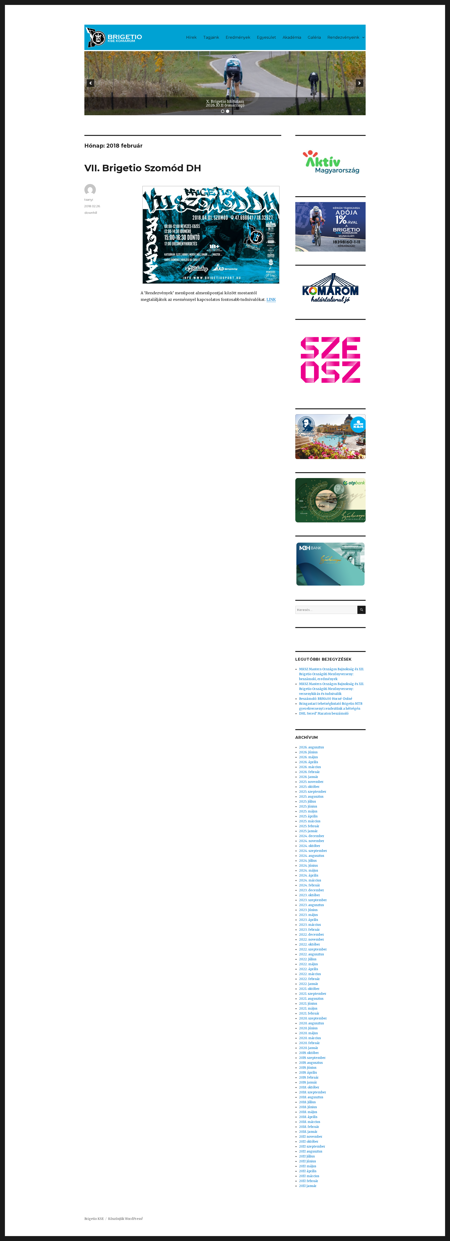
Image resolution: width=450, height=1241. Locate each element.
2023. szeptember (313, 900)
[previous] (90, 83)
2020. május (308, 1033)
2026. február (309, 772)
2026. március (310, 767)
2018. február (309, 1127)
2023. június (308, 910)
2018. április (308, 1117)
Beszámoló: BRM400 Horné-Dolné (325, 699)
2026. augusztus (311, 747)
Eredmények (238, 37)
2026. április (308, 762)
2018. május (308, 1112)
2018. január (308, 1132)
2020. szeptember (313, 1018)
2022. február (309, 979)
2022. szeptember (313, 949)
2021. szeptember (312, 994)
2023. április (308, 920)
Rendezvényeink (343, 37)
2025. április (308, 816)
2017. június (307, 1161)
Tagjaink (211, 37)
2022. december (311, 935)
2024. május (308, 871)
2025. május (308, 811)
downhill (90, 212)
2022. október (309, 944)
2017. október (309, 1142)
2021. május (308, 1009)
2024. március (310, 880)
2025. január (308, 831)
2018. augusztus (311, 1097)
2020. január (308, 1048)
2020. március (310, 1038)
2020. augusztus (311, 1023)
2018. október (309, 1087)
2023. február (309, 930)
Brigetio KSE (94, 1219)
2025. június (308, 806)
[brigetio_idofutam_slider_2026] (225, 83)
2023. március (310, 925)
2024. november (311, 841)
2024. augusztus (311, 856)
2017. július (307, 1156)
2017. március (309, 1176)
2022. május (308, 964)
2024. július (308, 861)
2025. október (309, 787)
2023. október (309, 895)
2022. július (307, 959)
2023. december (311, 890)
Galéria (314, 37)
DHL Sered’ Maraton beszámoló (324, 714)
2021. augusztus (311, 999)
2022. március (310, 974)
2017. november (310, 1137)
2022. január (308, 984)
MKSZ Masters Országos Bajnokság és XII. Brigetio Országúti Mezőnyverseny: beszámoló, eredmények (331, 674)
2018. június (308, 1107)
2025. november (311, 782)
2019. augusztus (311, 1063)
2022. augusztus (311, 954)
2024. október (309, 846)
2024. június (308, 866)
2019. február (309, 1078)
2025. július (307, 802)
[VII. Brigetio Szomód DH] (211, 235)
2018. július (307, 1102)
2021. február (309, 1013)
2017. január (308, 1186)
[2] (227, 111)
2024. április (308, 875)
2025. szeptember (312, 792)
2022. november (311, 940)
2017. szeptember (312, 1147)
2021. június (308, 1004)
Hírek (191, 37)
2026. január (308, 777)
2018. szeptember (312, 1092)
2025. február (309, 826)
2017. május (307, 1166)
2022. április (308, 969)
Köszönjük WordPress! (125, 1219)
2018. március (309, 1122)
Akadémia (292, 37)
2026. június (308, 752)
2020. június (308, 1028)
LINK (271, 299)
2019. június (307, 1068)
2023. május (308, 915)
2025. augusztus (311, 797)
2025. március (309, 821)
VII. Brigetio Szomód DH (142, 168)
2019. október (309, 1053)
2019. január (308, 1082)
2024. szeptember (313, 851)
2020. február (309, 1043)
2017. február (308, 1181)
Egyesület (266, 37)
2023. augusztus (311, 905)
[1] (222, 111)
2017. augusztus (310, 1151)
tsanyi (88, 199)
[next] (359, 83)
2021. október (309, 989)
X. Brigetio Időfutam (225, 101)
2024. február (309, 885)
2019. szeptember (312, 1058)
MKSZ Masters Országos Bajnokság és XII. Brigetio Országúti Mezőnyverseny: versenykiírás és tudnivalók (331, 689)
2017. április (307, 1171)
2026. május (308, 757)
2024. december (311, 836)
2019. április (308, 1073)
